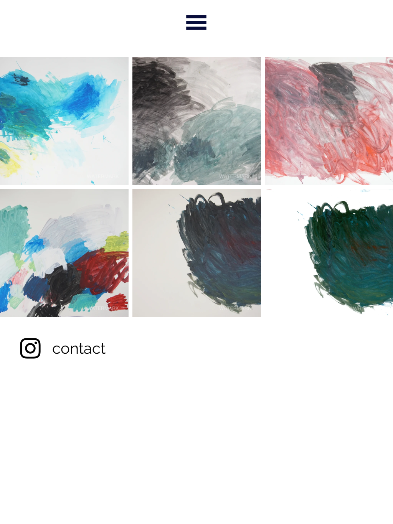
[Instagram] (30, 348)
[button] (64, 121)
